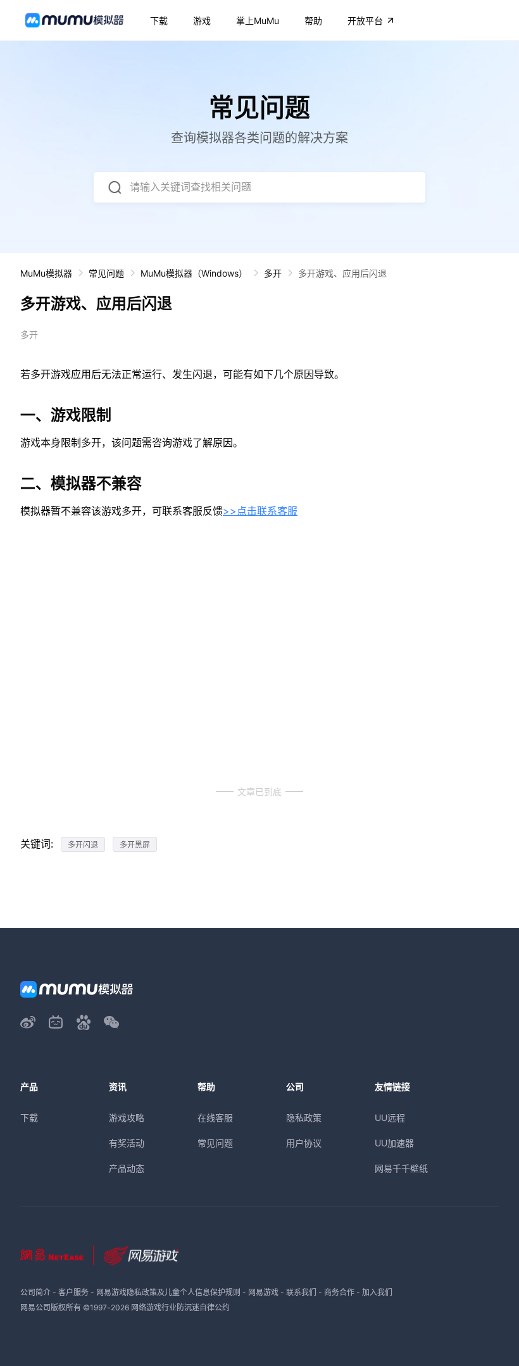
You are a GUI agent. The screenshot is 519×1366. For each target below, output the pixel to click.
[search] (114, 187)
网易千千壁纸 (401, 1168)
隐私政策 (304, 1117)
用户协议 (304, 1142)
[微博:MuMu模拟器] (27, 1022)
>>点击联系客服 (260, 511)
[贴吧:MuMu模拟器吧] (83, 1022)
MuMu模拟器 (46, 273)
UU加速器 (394, 1142)
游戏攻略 (126, 1117)
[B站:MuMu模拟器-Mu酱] (55, 1022)
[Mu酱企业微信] (111, 1022)
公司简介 (35, 1292)
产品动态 (126, 1168)
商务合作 (339, 1292)
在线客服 (215, 1117)
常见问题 (106, 273)
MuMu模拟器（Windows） (194, 273)
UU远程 (390, 1117)
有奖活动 (126, 1142)
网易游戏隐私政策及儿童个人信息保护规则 (168, 1292)
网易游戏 (263, 1292)
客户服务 (73, 1292)
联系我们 (301, 1292)
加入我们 (377, 1292)
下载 (29, 1117)
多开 (273, 273)
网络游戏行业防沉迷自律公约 (180, 1307)
